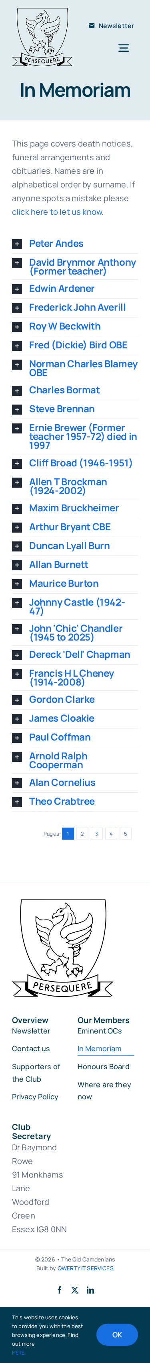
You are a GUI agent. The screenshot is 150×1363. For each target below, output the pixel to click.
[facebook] (59, 1290)
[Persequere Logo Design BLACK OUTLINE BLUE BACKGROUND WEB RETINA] (42, 11)
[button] (75, 244)
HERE (18, 1352)
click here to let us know (57, 211)
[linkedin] (90, 1290)
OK (117, 1334)
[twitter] (74, 1290)
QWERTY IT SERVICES (86, 1268)
